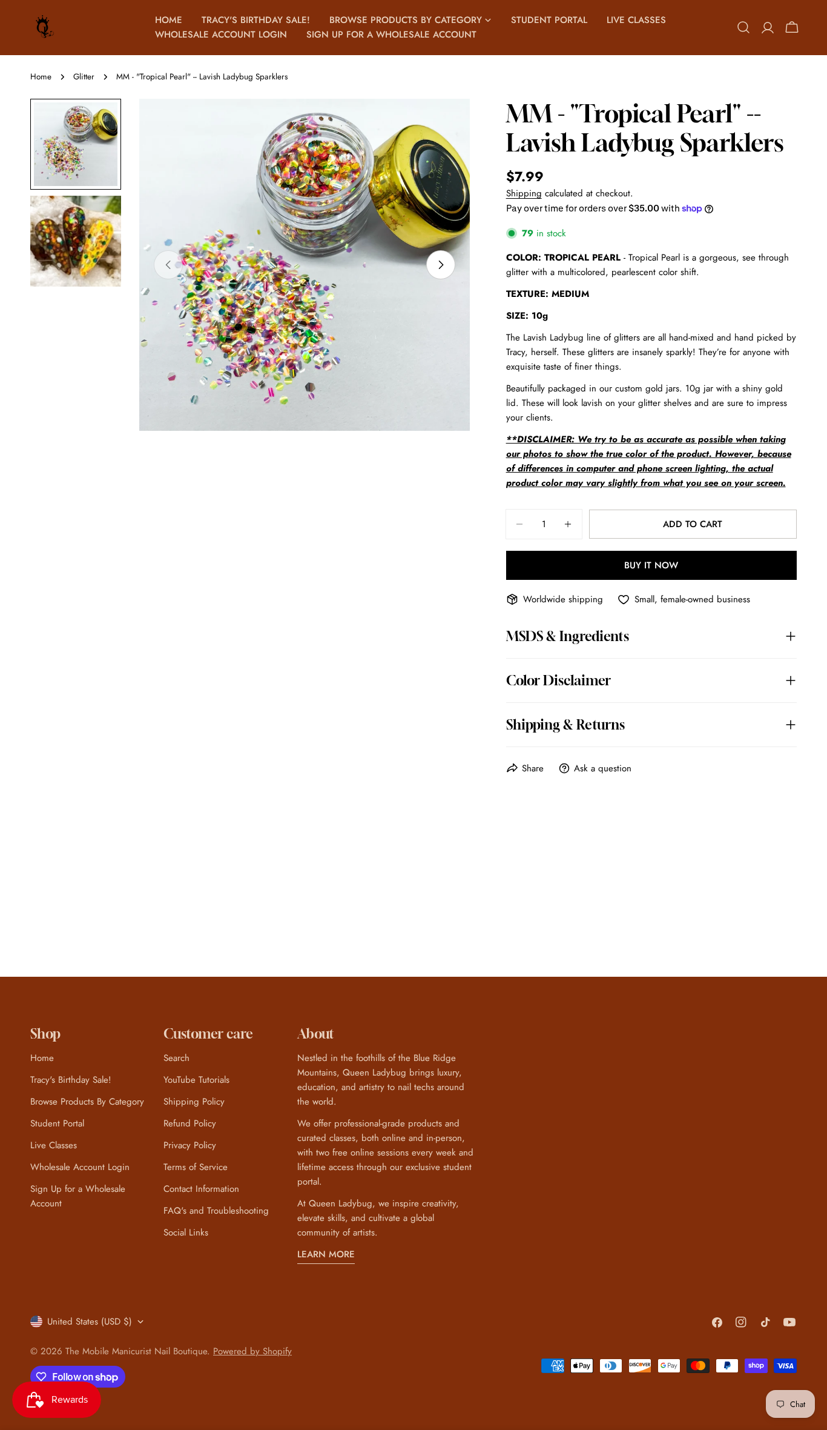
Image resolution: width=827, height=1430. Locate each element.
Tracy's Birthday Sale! (70, 1079)
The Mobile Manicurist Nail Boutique (136, 1351)
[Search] (743, 27)
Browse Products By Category (87, 1101)
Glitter (83, 76)
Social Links (185, 1232)
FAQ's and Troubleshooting (216, 1210)
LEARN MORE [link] (326, 1254)
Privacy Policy (189, 1145)
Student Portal (57, 1123)
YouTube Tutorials (196, 1079)
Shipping (524, 193)
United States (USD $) (89, 1321)
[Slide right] (440, 264)
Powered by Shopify (252, 1351)
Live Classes (53, 1145)
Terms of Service (195, 1167)
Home (40, 76)
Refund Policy (189, 1123)
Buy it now (651, 565)
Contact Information (201, 1189)
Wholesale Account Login (80, 1167)
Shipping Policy (194, 1101)
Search (176, 1058)
